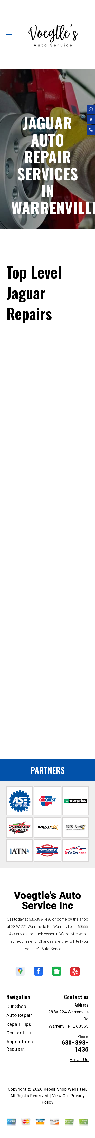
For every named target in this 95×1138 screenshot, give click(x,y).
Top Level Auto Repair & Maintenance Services (47, 245)
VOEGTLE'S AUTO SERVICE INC (41, 238)
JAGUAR (54, 257)
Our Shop (16, 1006)
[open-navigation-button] (9, 34)
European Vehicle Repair (27, 742)
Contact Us (18, 1032)
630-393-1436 (36, 703)
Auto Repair (19, 1015)
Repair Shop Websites (65, 1089)
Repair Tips (18, 1024)
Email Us (79, 1059)
